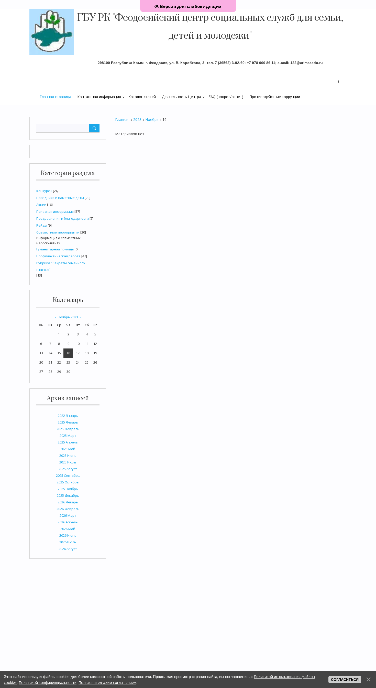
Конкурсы (44, 190)
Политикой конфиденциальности (47, 682)
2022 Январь (68, 415)
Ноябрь (152, 119)
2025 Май (67, 449)
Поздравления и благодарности (62, 218)
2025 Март (68, 435)
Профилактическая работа (58, 256)
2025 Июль (67, 462)
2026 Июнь (67, 535)
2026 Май (67, 528)
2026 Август (68, 548)
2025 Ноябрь (68, 488)
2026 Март (68, 515)
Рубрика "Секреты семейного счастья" (60, 266)
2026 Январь (68, 502)
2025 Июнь (67, 455)
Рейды (41, 225)
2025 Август (68, 469)
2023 (137, 119)
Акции (41, 204)
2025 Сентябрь (68, 475)
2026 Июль (67, 542)
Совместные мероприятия (58, 232)
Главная (122, 119)
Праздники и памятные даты (60, 197)
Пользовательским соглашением (107, 682)
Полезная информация (55, 211)
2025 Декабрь (68, 495)
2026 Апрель (68, 522)
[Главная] (37, 96)
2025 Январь (68, 422)
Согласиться (345, 680)
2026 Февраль (68, 508)
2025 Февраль (68, 429)
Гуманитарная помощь (55, 249)
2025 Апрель (68, 442)
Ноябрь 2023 (68, 317)
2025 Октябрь (68, 482)
